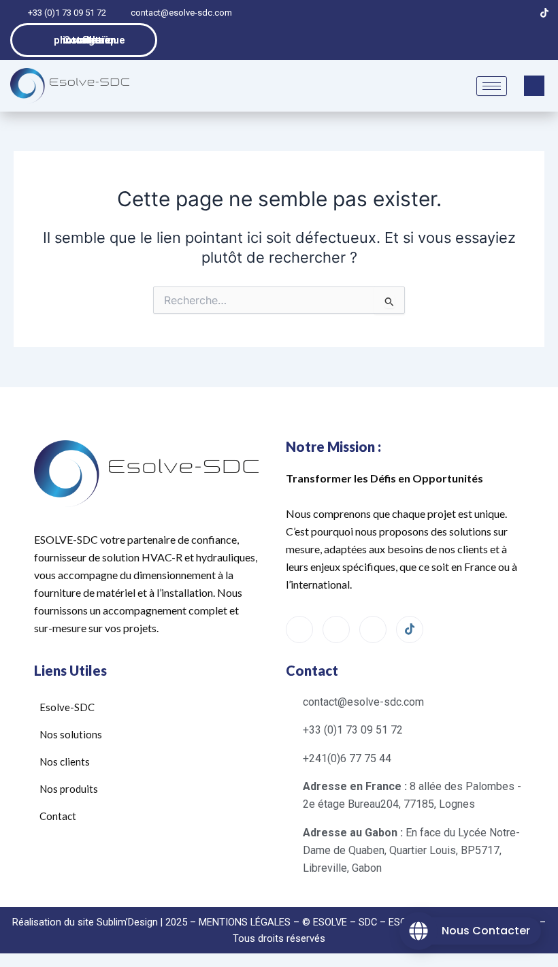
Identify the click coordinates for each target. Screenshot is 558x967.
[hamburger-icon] (491, 86)
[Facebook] (475, 13)
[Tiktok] (544, 13)
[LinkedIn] (498, 13)
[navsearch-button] (534, 86)
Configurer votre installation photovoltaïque (89, 40)
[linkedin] (373, 629)
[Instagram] (521, 13)
